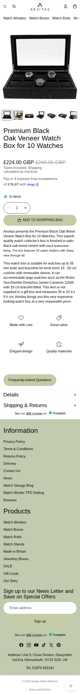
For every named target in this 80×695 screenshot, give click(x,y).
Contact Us (11, 471)
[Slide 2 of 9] (18, 115)
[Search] (14, 6)
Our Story (10, 581)
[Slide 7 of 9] (73, 115)
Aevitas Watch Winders (44, 681)
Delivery (9, 463)
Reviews (10, 500)
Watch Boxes (39, 18)
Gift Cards (11, 573)
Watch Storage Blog (18, 485)
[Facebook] (21, 645)
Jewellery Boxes (15, 559)
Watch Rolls (61, 18)
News (7, 478)
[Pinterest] (58, 645)
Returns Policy (14, 456)
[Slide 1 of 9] (7, 115)
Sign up (40, 621)
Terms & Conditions (18, 449)
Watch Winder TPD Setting (23, 493)
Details (11, 395)
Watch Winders (14, 18)
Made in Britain (14, 551)
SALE (7, 566)
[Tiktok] (43, 645)
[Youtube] (36, 645)
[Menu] (5, 6)
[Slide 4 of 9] (40, 115)
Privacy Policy (14, 441)
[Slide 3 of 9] (29, 115)
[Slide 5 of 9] (51, 115)
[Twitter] (51, 645)
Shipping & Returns (25, 405)
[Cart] (75, 6)
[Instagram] (28, 645)
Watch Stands (13, 544)
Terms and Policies (40, 689)
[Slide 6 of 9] (62, 115)
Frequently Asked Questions (30, 380)
